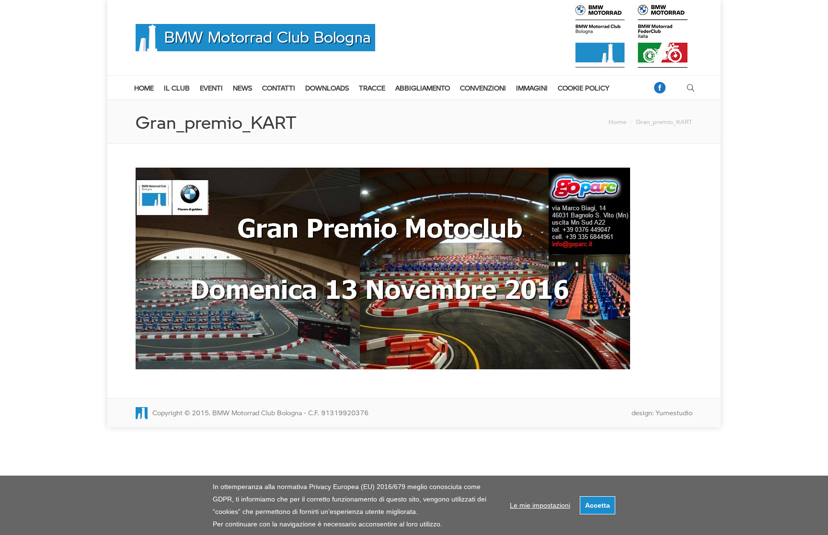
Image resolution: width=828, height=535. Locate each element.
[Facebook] (660, 87)
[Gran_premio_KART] (414, 268)
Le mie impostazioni (540, 505)
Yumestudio (674, 413)
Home (617, 121)
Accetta (597, 505)
